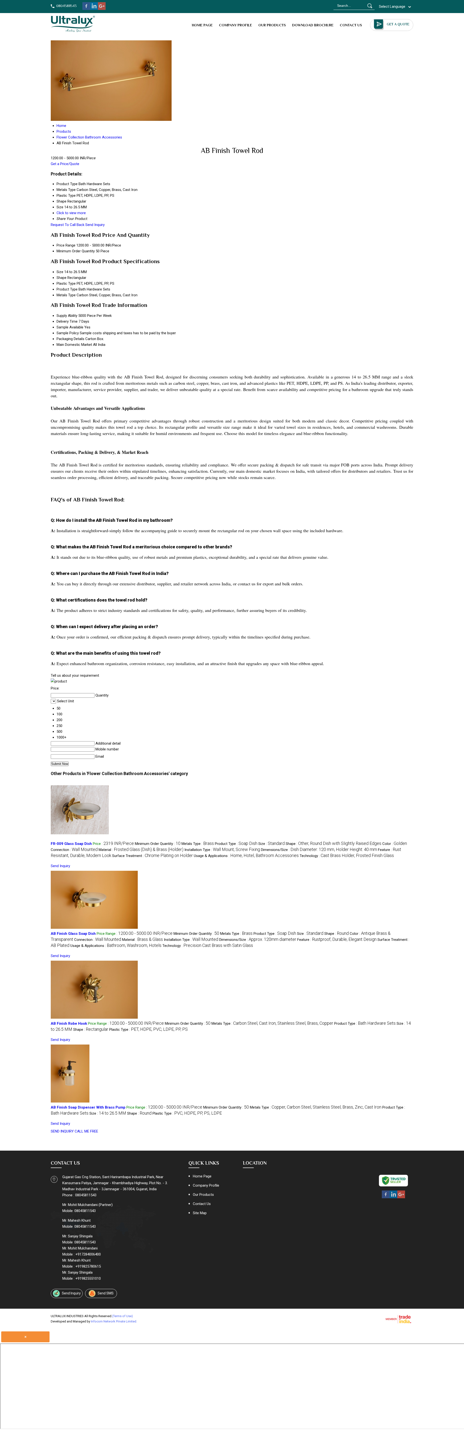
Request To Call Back (67, 225)
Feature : (337, 939)
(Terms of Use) (122, 1316)
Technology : (347, 856)
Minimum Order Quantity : (158, 844)
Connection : (74, 850)
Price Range (66, 245)
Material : (141, 850)
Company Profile (235, 25)
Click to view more (71, 213)
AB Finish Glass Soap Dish (73, 933)
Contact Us (351, 25)
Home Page (202, 25)
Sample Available (70, 327)
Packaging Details (70, 339)
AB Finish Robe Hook (69, 1023)
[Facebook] (86, 9)
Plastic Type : (148, 1029)
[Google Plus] (102, 9)
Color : (394, 844)
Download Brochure (313, 25)
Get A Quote (398, 24)
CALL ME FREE (86, 1131)
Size (60, 272)
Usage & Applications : (246, 856)
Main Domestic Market (74, 344)
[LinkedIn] (94, 9)
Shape (61, 278)
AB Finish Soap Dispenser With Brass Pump (88, 1107)
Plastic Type (66, 283)
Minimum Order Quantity (76, 251)
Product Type (67, 289)
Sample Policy (68, 333)
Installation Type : (222, 850)
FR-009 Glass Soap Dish (71, 844)
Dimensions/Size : (319, 850)
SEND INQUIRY (62, 1131)
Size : (271, 844)
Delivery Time (67, 321)
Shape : (333, 844)
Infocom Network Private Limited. (114, 1321)
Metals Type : (197, 844)
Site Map (200, 1213)
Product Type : (236, 844)
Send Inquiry (95, 225)
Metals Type (66, 295)
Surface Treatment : (152, 856)
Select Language (392, 6)
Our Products (272, 25)
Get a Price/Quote (65, 164)
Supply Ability (67, 315)
